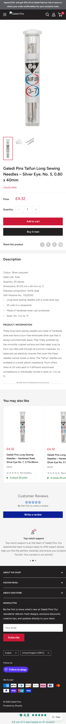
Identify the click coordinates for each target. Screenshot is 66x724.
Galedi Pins (10, 187)
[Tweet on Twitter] (54, 244)
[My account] (53, 14)
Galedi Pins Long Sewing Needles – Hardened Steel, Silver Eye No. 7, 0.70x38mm (22, 458)
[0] (60, 14)
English (8, 653)
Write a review (33, 514)
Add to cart (33, 221)
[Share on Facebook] (42, 244)
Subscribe (14, 637)
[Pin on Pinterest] (48, 244)
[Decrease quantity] (19, 209)
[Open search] (47, 14)
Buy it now (33, 231)
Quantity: (8, 209)
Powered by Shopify (12, 705)
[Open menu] (4, 14)
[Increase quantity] (36, 209)
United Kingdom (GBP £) (33, 653)
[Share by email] (60, 244)
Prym (9, 467)
